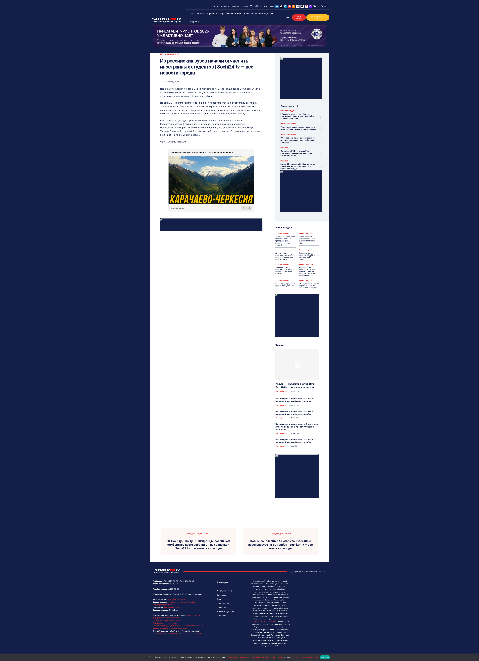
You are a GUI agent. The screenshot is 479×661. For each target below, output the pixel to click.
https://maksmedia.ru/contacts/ (182, 602)
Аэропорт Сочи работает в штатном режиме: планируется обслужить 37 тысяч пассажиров (307, 271)
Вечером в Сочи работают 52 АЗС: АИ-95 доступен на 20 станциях (309, 256)
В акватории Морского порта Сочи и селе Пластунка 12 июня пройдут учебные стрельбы (296, 427)
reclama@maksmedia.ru (162, 605)
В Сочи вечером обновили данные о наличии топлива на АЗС (307, 240)
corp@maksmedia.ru (172, 607)
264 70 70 (173, 584)
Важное (284, 148)
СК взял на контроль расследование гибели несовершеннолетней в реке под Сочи (297, 140)
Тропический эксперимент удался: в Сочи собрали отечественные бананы (298, 128)
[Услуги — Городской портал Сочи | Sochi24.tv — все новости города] (297, 364)
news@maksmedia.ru (176, 599)
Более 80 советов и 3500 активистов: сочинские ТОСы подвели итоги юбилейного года (297, 166)
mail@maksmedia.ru (194, 615)
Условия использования (191, 633)
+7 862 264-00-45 (186, 581)
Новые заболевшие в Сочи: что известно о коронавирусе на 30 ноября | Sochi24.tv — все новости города (280, 544)
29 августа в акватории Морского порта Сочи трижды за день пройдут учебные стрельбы (297, 116)
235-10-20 (174, 589)
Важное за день (288, 111)
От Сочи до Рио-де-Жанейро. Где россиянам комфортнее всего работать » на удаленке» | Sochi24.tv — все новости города (198, 544)
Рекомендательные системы (165, 623)
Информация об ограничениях (166, 618)
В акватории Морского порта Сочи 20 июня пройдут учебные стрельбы (294, 400)
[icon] (277, 6)
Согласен (325, 657)
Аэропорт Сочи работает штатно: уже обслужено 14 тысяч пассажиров (284, 270)
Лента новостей (288, 124)
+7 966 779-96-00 (170, 581)
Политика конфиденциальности (166, 633)
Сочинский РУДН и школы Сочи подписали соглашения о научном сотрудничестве (296, 153)
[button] (251, 6)
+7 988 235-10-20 (179, 594)
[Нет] (476, 657)
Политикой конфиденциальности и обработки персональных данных (255, 657)
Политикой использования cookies (305, 657)
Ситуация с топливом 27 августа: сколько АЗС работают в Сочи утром (309, 286)
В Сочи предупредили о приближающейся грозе (285, 285)
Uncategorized (170, 54)
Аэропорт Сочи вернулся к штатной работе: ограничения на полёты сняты (285, 256)
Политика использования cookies (167, 620)
